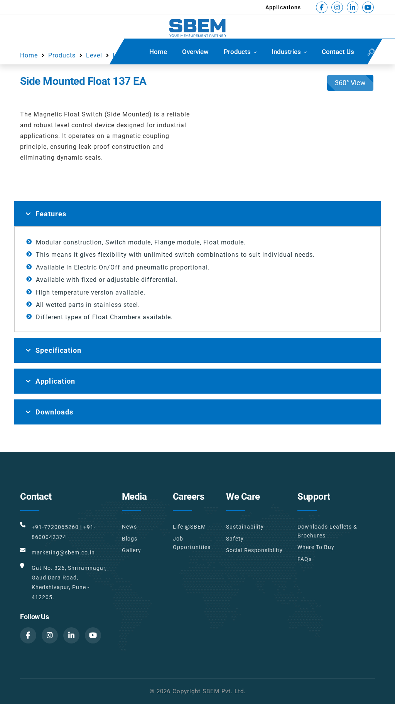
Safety (235, 539)
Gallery (131, 550)
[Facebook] (321, 7)
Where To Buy (315, 547)
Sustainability (245, 527)
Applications (283, 7)
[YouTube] (368, 7)
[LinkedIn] (352, 7)
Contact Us (338, 52)
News (129, 527)
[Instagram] (337, 7)
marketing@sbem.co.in (63, 552)
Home (158, 52)
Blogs (129, 539)
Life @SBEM (189, 527)
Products (237, 52)
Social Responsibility (254, 550)
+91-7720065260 (55, 527)
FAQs (304, 559)
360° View (350, 83)
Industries (286, 52)
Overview (195, 52)
